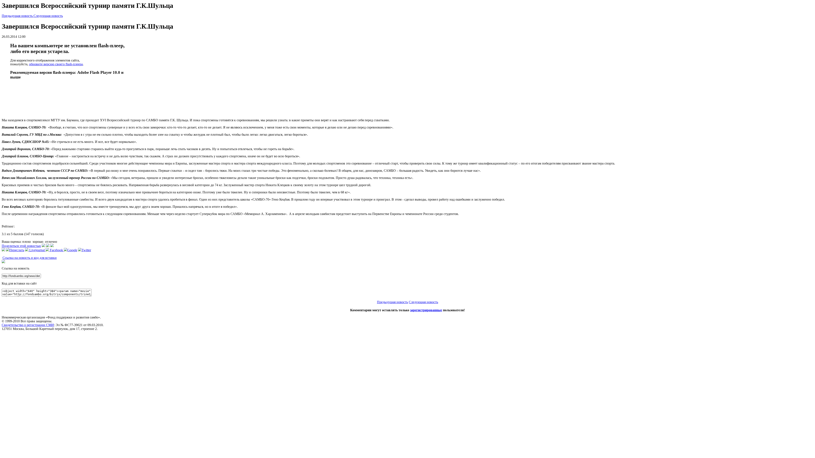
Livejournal (37, 250)
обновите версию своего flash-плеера (56, 64)
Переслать (16, 250)
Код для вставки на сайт (19, 283)
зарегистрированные (426, 310)
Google (72, 250)
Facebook (56, 250)
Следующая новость (48, 16)
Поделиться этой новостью (21, 246)
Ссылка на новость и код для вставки (30, 258)
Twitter (86, 250)
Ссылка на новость (15, 268)
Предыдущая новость (18, 16)
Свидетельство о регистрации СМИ (28, 325)
